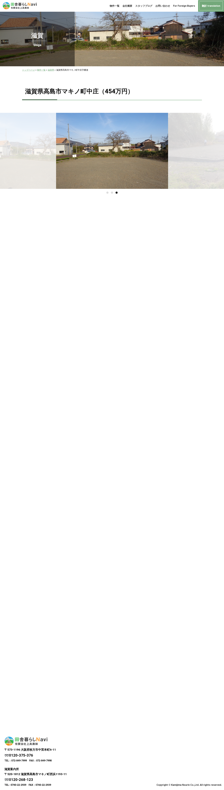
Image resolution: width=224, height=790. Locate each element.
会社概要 (127, 5)
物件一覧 (114, 5)
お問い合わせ (162, 5)
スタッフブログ (143, 5)
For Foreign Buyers (184, 5)
